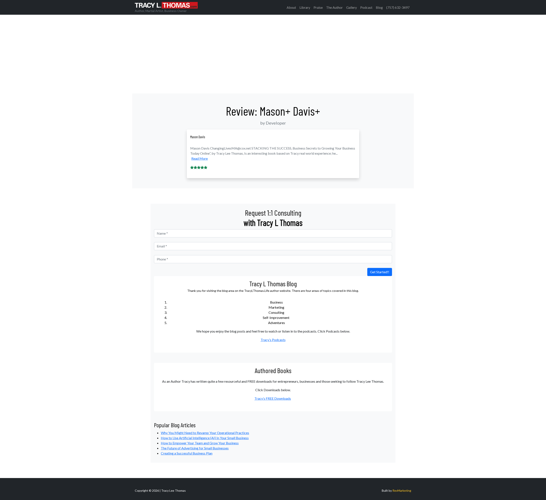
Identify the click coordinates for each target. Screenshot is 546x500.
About (291, 7)
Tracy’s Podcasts (273, 340)
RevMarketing (401, 490)
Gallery (351, 7)
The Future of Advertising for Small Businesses (195, 448)
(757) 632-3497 (398, 7)
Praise (318, 7)
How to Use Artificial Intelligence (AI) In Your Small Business (205, 438)
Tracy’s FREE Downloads (272, 398)
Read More (199, 158)
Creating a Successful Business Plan (186, 453)
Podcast (366, 7)
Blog (379, 7)
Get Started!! (379, 272)
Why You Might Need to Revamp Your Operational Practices (205, 433)
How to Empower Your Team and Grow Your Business (200, 443)
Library (304, 7)
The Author (334, 7)
